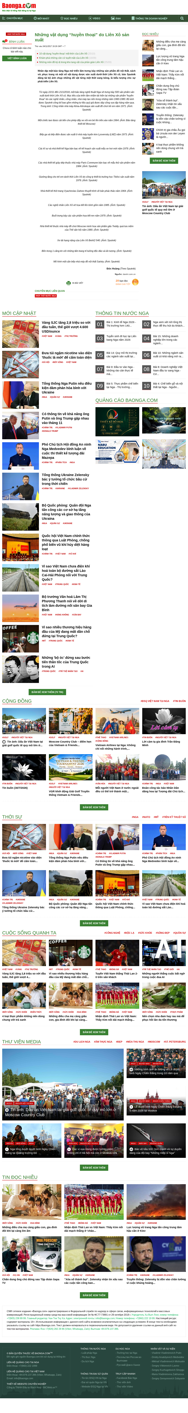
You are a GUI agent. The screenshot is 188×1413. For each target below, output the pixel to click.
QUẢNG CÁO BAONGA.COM (126, 400)
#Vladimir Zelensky (78, 488)
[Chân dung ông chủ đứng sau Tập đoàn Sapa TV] (148, 89)
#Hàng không (62, 615)
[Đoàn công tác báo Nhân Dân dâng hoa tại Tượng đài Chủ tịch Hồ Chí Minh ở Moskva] (164, 767)
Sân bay (6, 1399)
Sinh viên (7, 1406)
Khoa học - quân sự (12, 813)
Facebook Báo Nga (127, 1378)
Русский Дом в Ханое (128, 1365)
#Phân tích (61, 462)
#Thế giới (169, 969)
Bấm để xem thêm (164, 161)
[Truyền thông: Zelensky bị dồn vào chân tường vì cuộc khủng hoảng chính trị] (148, 119)
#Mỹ (44, 641)
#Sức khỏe (145, 933)
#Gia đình (81, 1012)
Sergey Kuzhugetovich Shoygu (168, 1370)
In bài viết (77, 283)
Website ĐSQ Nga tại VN (95, 1386)
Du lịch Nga (88, 1361)
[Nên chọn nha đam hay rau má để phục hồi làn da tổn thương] (164, 995)
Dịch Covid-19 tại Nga (63, 32)
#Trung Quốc (62, 584)
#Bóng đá (114, 969)
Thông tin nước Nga (122, 313)
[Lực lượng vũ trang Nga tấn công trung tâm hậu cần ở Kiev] (148, 60)
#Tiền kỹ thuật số (174, 817)
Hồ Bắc (6, 697)
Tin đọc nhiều (19, 1177)
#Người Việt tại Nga (161, 202)
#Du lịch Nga (81, 1042)
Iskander (6, 695)
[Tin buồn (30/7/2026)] (24, 767)
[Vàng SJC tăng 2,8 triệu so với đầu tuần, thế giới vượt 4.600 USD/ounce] (20, 334)
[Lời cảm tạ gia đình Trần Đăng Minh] (164, 721)
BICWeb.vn (49, 1387)
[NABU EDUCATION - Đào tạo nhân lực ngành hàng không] (117, 451)
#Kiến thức (36, 1012)
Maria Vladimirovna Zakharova (168, 1374)
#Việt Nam (47, 336)
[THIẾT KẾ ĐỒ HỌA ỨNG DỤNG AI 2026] (117, 421)
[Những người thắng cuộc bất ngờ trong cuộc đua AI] (164, 953)
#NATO (146, 817)
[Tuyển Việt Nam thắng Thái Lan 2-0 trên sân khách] (117, 953)
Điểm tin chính (14, 32)
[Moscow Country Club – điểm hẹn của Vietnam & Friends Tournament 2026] (71, 721)
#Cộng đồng (101, 741)
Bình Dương (8, 302)
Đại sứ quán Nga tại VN (94, 1382)
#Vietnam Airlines (118, 737)
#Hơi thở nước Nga (16, 34)
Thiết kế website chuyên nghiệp (26, 1384)
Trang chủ (12, 27)
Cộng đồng (17, 701)
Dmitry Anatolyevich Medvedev (168, 1357)
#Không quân (156, 1143)
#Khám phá (157, 1064)
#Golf (145, 202)
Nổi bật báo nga (148, 32)
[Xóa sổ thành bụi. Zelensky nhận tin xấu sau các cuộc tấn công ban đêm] (148, 104)
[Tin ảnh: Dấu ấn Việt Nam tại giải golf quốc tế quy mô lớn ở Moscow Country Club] (164, 185)
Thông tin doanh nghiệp (151, 18)
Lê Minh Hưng (9, 928)
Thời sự (100, 32)
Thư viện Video (125, 1386)
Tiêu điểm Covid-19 (106, 27)
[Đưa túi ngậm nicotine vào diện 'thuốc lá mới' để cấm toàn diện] (20, 364)
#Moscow (154, 1042)
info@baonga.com (23, 1378)
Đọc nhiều (71, 18)
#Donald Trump (50, 431)
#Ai (81, 671)
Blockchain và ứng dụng (64, 27)
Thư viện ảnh (124, 1382)
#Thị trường (71, 336)
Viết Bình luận (17, 58)
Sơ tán (5, 1410)
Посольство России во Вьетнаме (129, 1359)
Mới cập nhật (19, 313)
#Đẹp (119, 1042)
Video (96, 18)
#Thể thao (100, 737)
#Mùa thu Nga (135, 1042)
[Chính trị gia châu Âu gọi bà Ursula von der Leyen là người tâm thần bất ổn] (148, 133)
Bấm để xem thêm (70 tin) (47, 692)
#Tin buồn (179, 701)
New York (7, 1173)
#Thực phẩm (176, 1012)
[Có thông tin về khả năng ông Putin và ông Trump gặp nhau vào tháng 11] (20, 425)
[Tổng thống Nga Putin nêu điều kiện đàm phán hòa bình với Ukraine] (20, 394)
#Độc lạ (129, 933)
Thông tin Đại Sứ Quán (94, 1374)
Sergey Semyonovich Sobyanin (168, 1378)
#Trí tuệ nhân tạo (68, 671)
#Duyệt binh (144, 1064)
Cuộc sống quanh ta (29, 932)
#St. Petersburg (175, 1042)
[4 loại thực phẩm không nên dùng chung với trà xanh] (148, 148)
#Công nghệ (112, 933)
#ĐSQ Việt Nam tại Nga (155, 701)
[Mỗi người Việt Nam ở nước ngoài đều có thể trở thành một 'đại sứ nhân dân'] (117, 767)
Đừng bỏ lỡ (146, 27)
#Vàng (58, 336)
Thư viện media (21, 1041)
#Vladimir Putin (63, 427)
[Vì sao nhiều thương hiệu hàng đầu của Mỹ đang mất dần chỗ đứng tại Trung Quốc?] (20, 638)
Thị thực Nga (88, 1357)
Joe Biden (7, 698)
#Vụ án (16, 1275)
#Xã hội (45, 362)
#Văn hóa (100, 784)
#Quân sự (55, 397)
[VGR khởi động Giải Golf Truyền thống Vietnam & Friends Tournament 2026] (71, 767)
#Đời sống (57, 362)
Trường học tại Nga (127, 1353)
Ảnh (118, 18)
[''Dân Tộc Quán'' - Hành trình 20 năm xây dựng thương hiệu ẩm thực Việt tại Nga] (164, 454)
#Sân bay (76, 615)
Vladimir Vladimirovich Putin (166, 1353)
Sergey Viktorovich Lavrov (165, 1365)
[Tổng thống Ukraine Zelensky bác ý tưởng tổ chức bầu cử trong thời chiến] (20, 486)
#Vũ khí (72, 554)
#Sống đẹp (163, 933)
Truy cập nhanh (125, 1374)
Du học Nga (123, 1349)
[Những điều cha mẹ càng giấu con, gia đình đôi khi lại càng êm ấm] (148, 45)
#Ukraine (67, 397)
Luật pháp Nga (89, 1353)
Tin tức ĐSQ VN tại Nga (94, 1378)
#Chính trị (47, 427)
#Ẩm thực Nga (103, 1042)
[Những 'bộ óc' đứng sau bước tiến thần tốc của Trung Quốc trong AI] (20, 669)
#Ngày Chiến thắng (161, 1101)
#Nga (44, 397)
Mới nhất (43, 18)
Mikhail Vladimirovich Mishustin (168, 1361)
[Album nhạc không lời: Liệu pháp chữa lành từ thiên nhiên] (164, 420)
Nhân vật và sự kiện (163, 1349)
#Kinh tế (76, 584)
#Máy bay (143, 1143)
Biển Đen (7, 305)
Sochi (5, 1403)
